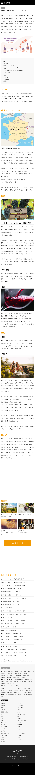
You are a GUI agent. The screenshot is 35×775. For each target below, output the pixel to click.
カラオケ (3, 710)
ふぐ (19, 716)
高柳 (30, 690)
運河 (5, 686)
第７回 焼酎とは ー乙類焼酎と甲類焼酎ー (12, 636)
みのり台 (23, 677)
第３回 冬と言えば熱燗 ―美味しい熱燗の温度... (14, 649)
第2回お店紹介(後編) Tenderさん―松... (11, 592)
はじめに (6, 63)
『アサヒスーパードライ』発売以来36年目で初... (13, 585)
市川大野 (16, 679)
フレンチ (20, 722)
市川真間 (27, 679)
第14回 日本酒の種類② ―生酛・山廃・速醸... (13, 614)
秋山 (9, 671)
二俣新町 (30, 681)
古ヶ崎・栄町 (5, 675)
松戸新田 (9, 677)
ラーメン (3, 737)
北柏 (20, 690)
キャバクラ (20, 705)
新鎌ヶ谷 (30, 694)
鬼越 (3, 681)
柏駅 (30, 692)
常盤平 (24, 675)
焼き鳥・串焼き (21, 714)
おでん (2, 739)
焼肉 (2, 714)
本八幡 (12, 684)
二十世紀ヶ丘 (18, 673)
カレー (19, 731)
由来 (7, 77)
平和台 (24, 688)
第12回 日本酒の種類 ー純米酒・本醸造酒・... (13, 620)
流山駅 (15, 686)
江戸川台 (10, 686)
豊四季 (3, 692)
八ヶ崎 (15, 675)
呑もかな (17, 750)
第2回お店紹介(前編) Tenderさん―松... (11, 595)
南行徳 (3, 684)
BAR (2, 707)
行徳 (11, 681)
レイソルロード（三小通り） (21, 692)
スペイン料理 (4, 727)
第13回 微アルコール (6, 617)
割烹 (2, 720)
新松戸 (19, 675)
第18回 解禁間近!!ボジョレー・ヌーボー (11, 588)
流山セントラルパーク (7, 688)
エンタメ (3, 741)
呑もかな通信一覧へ (17, 543)
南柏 (11, 692)
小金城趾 (25, 673)
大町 (32, 679)
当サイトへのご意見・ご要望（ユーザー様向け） (17, 759)
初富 (3, 696)
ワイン (3, 8)
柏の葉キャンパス (13, 690)
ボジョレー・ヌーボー (10, 65)
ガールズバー (21, 707)
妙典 (8, 684)
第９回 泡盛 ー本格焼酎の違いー (10, 630)
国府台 (21, 681)
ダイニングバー (21, 710)
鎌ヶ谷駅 (7, 694)
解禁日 (7, 79)
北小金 (24, 671)
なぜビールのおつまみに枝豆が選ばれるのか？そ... (14, 579)
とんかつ (3, 718)
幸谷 (12, 673)
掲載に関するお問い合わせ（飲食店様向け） (17, 757)
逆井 (23, 690)
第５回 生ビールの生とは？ (8, 643)
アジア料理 (3, 729)
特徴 (5, 69)
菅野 (25, 681)
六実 (5, 671)
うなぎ (2, 716)
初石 (15, 688)
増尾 (8, 692)
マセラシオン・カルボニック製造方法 (14, 70)
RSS (17, 753)
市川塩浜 (21, 679)
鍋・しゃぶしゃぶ (22, 720)
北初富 (19, 694)
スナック (3, 705)
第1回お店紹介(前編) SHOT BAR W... (10, 604)
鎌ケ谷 (2, 694)
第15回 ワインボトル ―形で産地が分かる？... (13, 611)
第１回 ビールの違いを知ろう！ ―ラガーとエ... (14, 656)
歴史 (5, 76)
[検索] (28, 2)
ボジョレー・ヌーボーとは (12, 67)
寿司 (19, 712)
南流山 (28, 688)
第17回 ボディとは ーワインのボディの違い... (13, 598)
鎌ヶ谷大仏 (14, 694)
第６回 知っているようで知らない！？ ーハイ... (14, 640)
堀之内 (6, 679)
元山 (12, 671)
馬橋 (18, 677)
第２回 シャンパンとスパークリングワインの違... (14, 652)
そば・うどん (4, 735)
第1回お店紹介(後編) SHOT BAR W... (10, 601)
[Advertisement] (17, 480)
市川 (2, 679)
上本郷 (16, 671)
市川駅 (10, 679)
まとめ (5, 81)
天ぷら (19, 735)
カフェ (19, 739)
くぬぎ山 (24, 694)
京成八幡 (16, 681)
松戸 (2, 671)
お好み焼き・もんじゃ (6, 733)
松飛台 (14, 677)
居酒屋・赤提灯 (4, 712)
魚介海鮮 (3, 731)
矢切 (20, 671)
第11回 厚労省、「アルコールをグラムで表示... (13, 624)
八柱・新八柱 (31, 671)
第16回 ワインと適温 (6, 608)
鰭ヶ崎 (19, 688)
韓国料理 (20, 724)
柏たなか (5, 690)
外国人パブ (3, 703)
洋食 (19, 729)
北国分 (7, 681)
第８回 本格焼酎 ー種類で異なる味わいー (13, 633)
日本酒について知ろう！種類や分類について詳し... (14, 582)
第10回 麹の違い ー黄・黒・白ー (10, 627)
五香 (11, 675)
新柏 (27, 690)
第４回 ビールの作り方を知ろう (9, 646)
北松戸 (3, 673)
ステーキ (3, 724)
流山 (2, 686)
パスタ (19, 703)
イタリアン (3, 722)
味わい (7, 74)
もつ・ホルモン (21, 733)
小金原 (8, 673)
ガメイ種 (8, 72)
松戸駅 (3, 677)
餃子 (19, 737)
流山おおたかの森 (22, 686)
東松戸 (29, 675)
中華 (19, 727)
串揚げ (19, 718)
